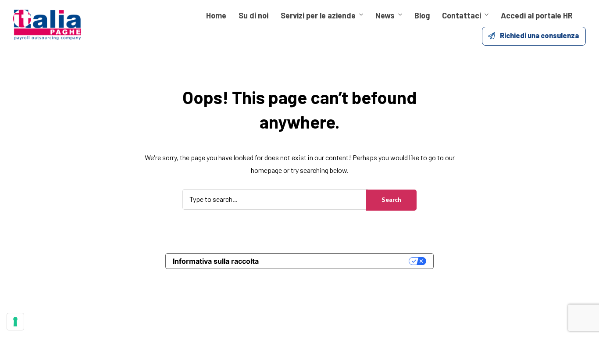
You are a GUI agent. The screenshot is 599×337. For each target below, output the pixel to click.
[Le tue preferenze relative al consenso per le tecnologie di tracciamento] (15, 321)
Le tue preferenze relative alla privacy (338, 261)
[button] (534, 36)
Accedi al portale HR (537, 15)
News (385, 15)
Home (216, 15)
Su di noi (253, 15)
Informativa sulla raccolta (216, 261)
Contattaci (461, 15)
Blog (422, 15)
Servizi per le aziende (318, 15)
